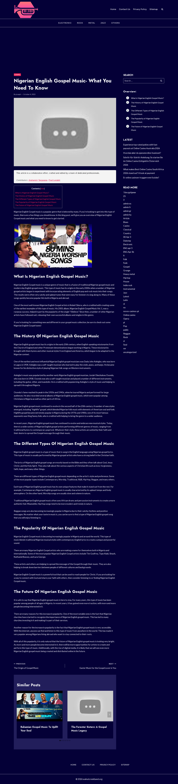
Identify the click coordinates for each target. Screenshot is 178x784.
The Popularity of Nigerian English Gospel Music (36, 202)
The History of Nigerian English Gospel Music (34, 196)
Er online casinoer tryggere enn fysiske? (141, 177)
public (125, 330)
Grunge (126, 270)
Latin (125, 300)
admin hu (127, 214)
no (124, 307)
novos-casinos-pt (131, 311)
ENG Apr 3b (128, 252)
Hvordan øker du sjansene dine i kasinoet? (142, 153)
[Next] (109, 714)
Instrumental (129, 289)
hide (42, 189)
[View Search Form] (162, 9)
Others (115, 23)
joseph (18, 94)
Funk (125, 263)
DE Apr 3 (127, 237)
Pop (125, 326)
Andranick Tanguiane (38, 180)
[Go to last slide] (21, 714)
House (126, 281)
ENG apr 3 (127, 248)
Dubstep (127, 240)
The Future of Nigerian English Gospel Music (34, 205)
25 (124, 196)
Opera (126, 318)
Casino (126, 226)
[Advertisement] (89, 45)
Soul (125, 344)
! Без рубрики (129, 192)
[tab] (60, 740)
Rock (80, 23)
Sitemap (154, 9)
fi (123, 255)
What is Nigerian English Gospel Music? (32, 192)
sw (124, 348)
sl (124, 341)
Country (127, 233)
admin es (127, 203)
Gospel (17, 75)
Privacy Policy (140, 9)
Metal (91, 23)
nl (124, 304)
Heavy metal (129, 274)
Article (126, 218)
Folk (125, 259)
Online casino (129, 315)
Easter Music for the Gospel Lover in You (98, 666)
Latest (126, 296)
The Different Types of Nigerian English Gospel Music (38, 199)
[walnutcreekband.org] (26, 9)
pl (124, 322)
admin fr (127, 207)
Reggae (126, 333)
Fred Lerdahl (54, 180)
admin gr (127, 211)
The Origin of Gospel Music (26, 666)
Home (113, 9)
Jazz (103, 23)
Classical (127, 229)
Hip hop (126, 278)
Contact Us (124, 9)
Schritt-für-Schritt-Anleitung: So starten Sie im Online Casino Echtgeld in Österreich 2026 (143, 161)
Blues (125, 222)
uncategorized (129, 352)
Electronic (65, 23)
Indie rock (127, 285)
